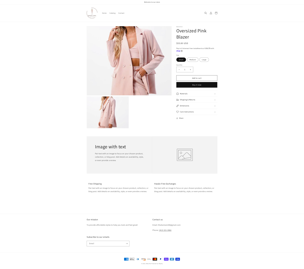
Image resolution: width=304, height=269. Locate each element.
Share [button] (181, 118)
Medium (193, 60)
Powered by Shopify (157, 263)
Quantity (179, 65)
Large (204, 60)
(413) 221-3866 (165, 230)
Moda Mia (148, 263)
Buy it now (196, 85)
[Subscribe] (126, 243)
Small (181, 60)
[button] (205, 13)
